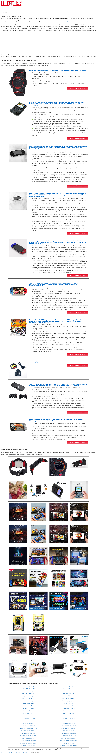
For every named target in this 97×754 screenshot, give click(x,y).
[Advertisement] (48, 43)
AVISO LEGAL (19, 752)
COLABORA (11, 752)
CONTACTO (26, 752)
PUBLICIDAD (4, 752)
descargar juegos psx (50, 21)
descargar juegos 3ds (63, 21)
